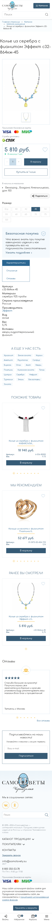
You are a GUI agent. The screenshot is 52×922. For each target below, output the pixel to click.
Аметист (8, 360)
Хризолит (8, 355)
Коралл (39, 355)
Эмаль (21, 380)
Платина (8, 370)
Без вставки (34, 380)
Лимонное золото (25, 370)
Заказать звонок (11, 855)
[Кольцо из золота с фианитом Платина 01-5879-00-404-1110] (26, 510)
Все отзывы (43, 721)
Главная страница (11, 22)
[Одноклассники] (14, 805)
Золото (7, 384)
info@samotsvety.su (14, 861)
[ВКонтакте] (5, 805)
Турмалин (8, 380)
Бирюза (7, 365)
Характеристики (16, 263)
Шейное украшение (16, 24)
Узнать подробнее (18, 252)
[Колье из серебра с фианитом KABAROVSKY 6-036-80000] (26, 423)
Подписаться (26, 756)
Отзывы (10, 279)
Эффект (7, 310)
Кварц (38, 365)
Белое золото (24, 355)
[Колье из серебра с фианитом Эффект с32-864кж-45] (26, 598)
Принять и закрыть (26, 908)
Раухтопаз (23, 360)
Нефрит (33, 375)
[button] (26, 117)
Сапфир (36, 360)
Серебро (20, 375)
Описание (11, 271)
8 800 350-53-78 (11, 869)
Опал (18, 365)
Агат (28, 365)
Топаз (41, 370)
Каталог (28, 22)
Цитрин (8, 375)
